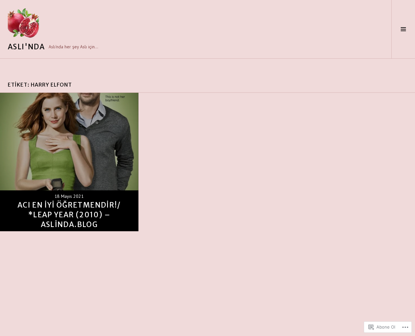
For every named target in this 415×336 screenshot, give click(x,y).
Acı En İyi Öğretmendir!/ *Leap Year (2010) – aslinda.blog (69, 214)
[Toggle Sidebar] (403, 29)
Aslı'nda (26, 46)
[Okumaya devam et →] (69, 162)
